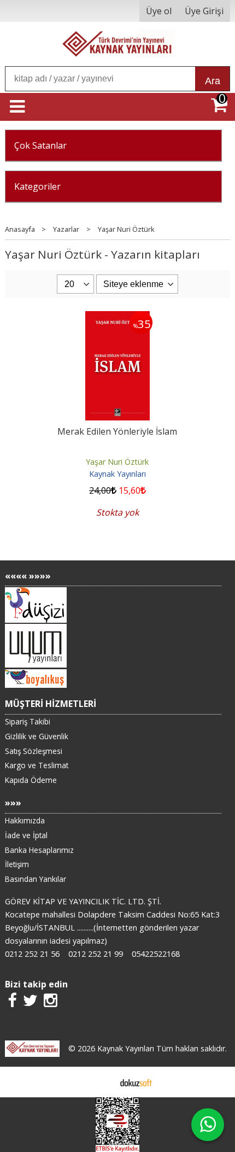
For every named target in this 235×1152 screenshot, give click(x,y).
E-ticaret (100, 1082)
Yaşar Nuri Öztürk (117, 462)
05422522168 (156, 954)
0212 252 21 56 (32, 954)
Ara (212, 80)
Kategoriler (37, 186)
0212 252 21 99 (95, 954)
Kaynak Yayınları (117, 474)
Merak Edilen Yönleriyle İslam (117, 431)
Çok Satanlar (40, 145)
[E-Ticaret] (136, 1082)
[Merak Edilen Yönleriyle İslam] (117, 318)
